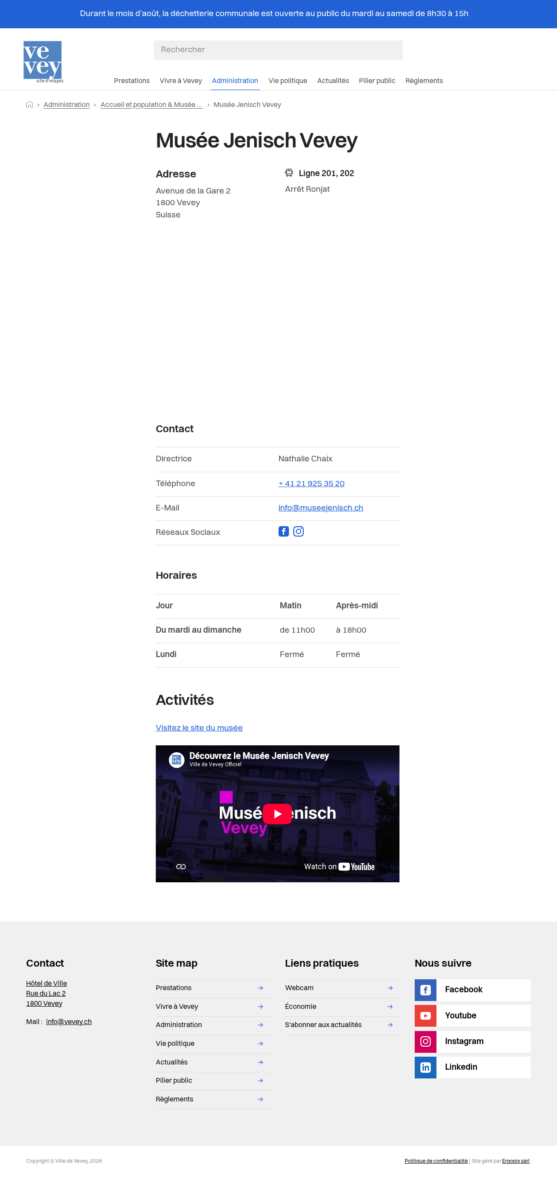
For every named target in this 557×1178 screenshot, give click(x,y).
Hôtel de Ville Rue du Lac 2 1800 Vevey (46, 994)
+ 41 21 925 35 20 (311, 484)
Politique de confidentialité (436, 1161)
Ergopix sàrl (516, 1161)
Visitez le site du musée (199, 728)
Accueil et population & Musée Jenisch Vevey (171, 105)
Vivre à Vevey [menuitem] (181, 81)
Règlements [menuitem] (424, 81)
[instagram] (299, 533)
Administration (67, 105)
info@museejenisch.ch (320, 508)
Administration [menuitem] (235, 81)
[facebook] (285, 533)
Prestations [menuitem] (132, 81)
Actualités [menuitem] (333, 81)
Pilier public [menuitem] (377, 81)
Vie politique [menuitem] (287, 81)
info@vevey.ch (69, 1022)
